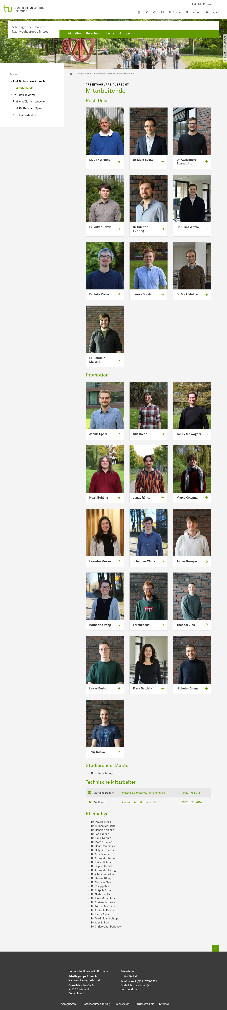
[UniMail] (162, 12)
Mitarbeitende (24, 88)
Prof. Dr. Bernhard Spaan (28, 108)
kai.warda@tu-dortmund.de (139, 802)
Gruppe (124, 33)
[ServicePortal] (154, 12)
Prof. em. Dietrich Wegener (29, 101)
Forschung (93, 33)
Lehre (110, 33)
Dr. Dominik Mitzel (24, 95)
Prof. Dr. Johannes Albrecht (29, 81)
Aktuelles (74, 33)
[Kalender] (139, 12)
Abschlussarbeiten (24, 115)
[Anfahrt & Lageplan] (146, 12)
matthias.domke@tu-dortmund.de (143, 792)
